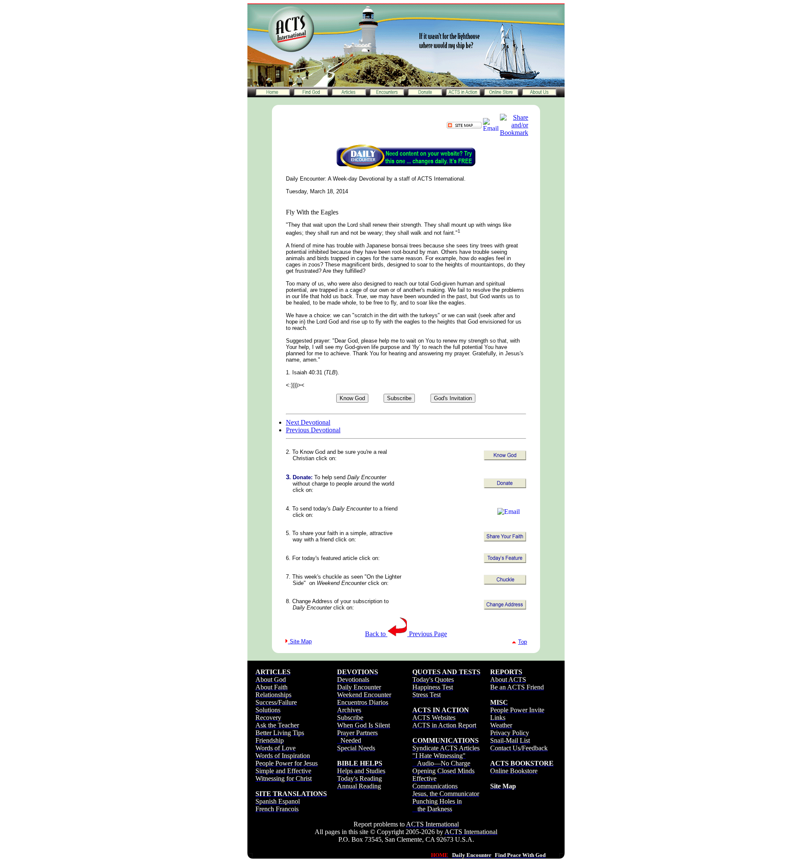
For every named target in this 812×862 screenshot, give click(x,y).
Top (522, 642)
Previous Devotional (313, 430)
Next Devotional (308, 422)
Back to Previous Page (406, 633)
